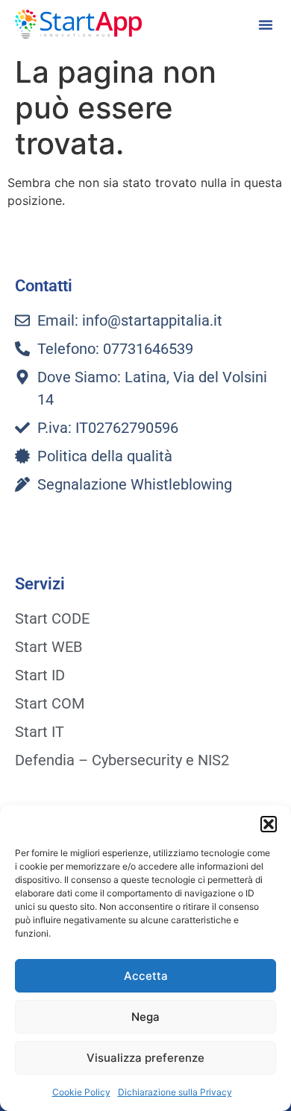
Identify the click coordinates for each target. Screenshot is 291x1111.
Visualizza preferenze (145, 1058)
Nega (145, 1017)
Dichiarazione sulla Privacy (175, 1092)
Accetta (146, 976)
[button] (268, 824)
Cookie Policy (81, 1092)
